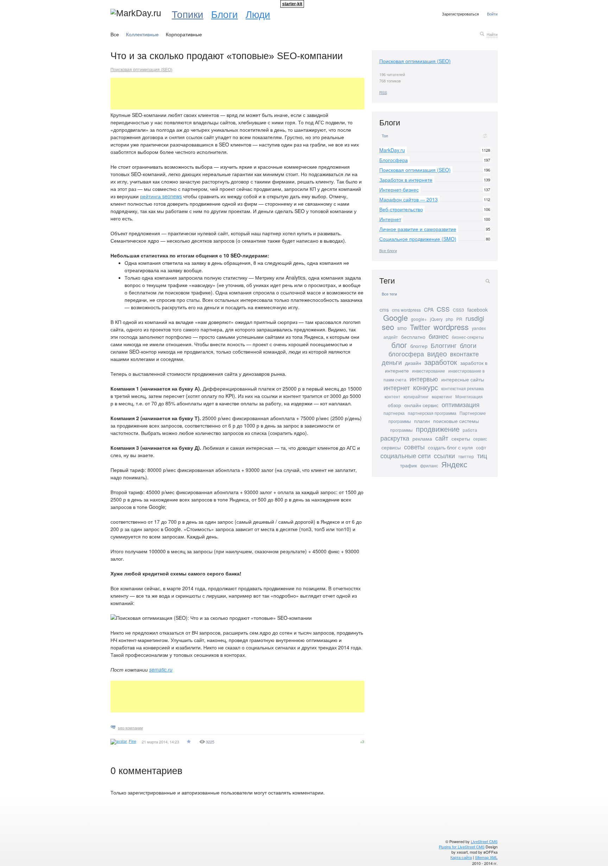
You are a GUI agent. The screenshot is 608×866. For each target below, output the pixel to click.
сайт (441, 437)
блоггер (419, 345)
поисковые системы (456, 420)
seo (388, 326)
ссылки (444, 455)
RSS (383, 92)
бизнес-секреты (468, 337)
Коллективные (142, 34)
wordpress (451, 326)
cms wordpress (406, 310)
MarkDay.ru (392, 150)
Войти (492, 14)
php (449, 319)
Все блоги (388, 250)
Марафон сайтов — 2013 (408, 199)
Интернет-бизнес (399, 189)
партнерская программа (432, 413)
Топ (385, 135)
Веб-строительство (401, 209)
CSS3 (458, 310)
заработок (440, 362)
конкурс (425, 387)
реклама (422, 438)
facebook (477, 309)
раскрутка (394, 437)
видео (437, 353)
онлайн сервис (421, 405)
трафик (408, 465)
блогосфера (406, 353)
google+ (419, 319)
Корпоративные (184, 34)
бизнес (439, 336)
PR (459, 319)
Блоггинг (444, 345)
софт (481, 447)
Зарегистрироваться (460, 14)
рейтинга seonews (161, 196)
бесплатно (413, 336)
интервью (424, 378)
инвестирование (428, 371)
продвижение (438, 429)
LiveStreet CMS (484, 841)
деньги (392, 362)
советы (414, 446)
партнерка (394, 413)
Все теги (389, 294)
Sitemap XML (486, 857)
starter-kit (292, 3)
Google (395, 317)
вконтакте (464, 353)
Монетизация (469, 396)
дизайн (413, 362)
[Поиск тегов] (487, 281)
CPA (428, 309)
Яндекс (454, 464)
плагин (422, 420)
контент (392, 396)
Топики (187, 14)
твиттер (466, 456)
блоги (468, 345)
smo (402, 327)
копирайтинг (416, 396)
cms (384, 309)
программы (401, 430)
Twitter (420, 327)
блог (399, 344)
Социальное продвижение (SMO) (417, 238)
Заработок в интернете (405, 179)
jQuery (436, 319)
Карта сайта (461, 857)
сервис (480, 439)
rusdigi (475, 318)
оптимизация (461, 404)
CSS (443, 308)
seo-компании (130, 727)
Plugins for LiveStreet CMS (461, 846)
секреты (460, 438)
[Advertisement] (238, 94)
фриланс (429, 465)
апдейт (391, 337)
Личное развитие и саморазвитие (417, 228)
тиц (482, 455)
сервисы (391, 447)
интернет (397, 387)
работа (470, 430)
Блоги (224, 14)
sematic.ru (160, 669)
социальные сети (405, 455)
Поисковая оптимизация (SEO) (141, 69)
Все (114, 34)
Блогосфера (393, 159)
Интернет (390, 219)
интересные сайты (462, 379)
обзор (394, 405)
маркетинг (442, 396)
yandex (479, 328)
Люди (258, 14)
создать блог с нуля (450, 447)
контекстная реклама (462, 388)
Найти (492, 34)
